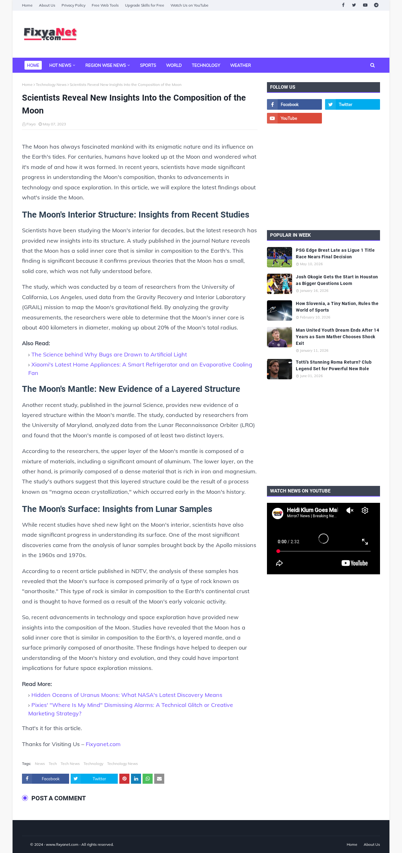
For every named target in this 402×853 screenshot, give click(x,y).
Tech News (70, 763)
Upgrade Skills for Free (144, 5)
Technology (93, 763)
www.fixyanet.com (62, 844)
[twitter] (354, 5)
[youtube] (365, 5)
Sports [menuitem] (148, 65)
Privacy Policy (73, 5)
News (40, 763)
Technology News (51, 84)
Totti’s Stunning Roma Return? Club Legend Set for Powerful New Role (334, 365)
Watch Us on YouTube (190, 5)
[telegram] (376, 5)
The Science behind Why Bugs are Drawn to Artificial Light (109, 354)
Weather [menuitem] (240, 65)
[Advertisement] (265, 34)
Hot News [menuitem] (60, 65)
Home (27, 5)
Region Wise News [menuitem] (105, 65)
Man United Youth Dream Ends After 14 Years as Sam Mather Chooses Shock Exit (337, 337)
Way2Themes (28, 844)
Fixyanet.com (103, 744)
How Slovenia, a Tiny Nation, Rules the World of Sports (337, 307)
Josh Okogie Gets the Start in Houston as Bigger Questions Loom (337, 280)
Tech (53, 763)
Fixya (30, 124)
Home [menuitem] (33, 65)
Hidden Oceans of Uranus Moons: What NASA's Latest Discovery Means (126, 694)
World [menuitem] (174, 65)
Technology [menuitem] (206, 65)
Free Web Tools (105, 5)
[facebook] (343, 5)
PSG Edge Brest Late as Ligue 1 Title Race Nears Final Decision (335, 253)
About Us (47, 5)
